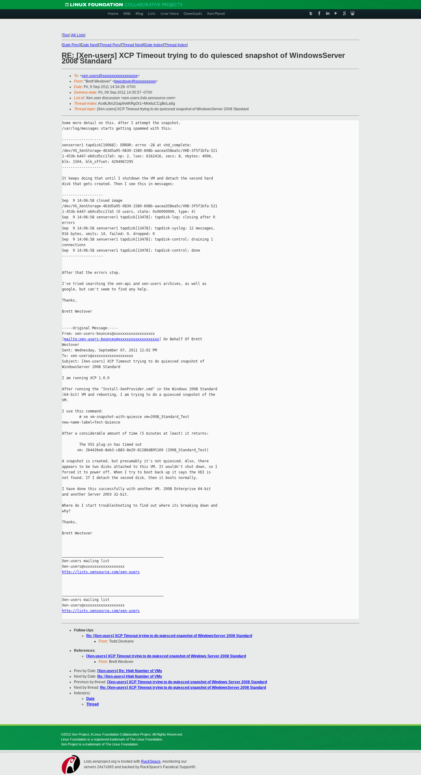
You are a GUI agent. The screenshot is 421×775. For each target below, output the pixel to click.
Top (66, 35)
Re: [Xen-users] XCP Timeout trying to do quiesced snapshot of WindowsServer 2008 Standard (169, 636)
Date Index (154, 45)
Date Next (89, 45)
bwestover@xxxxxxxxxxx (135, 81)
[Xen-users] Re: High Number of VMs (129, 671)
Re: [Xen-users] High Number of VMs (129, 676)
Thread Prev (110, 45)
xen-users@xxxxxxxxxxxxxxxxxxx (109, 76)
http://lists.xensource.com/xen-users (101, 572)
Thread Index (176, 45)
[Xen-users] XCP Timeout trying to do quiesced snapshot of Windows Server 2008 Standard (166, 656)
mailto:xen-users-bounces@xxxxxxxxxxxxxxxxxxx (111, 339)
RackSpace (151, 761)
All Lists (78, 35)
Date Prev (71, 45)
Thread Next (132, 45)
